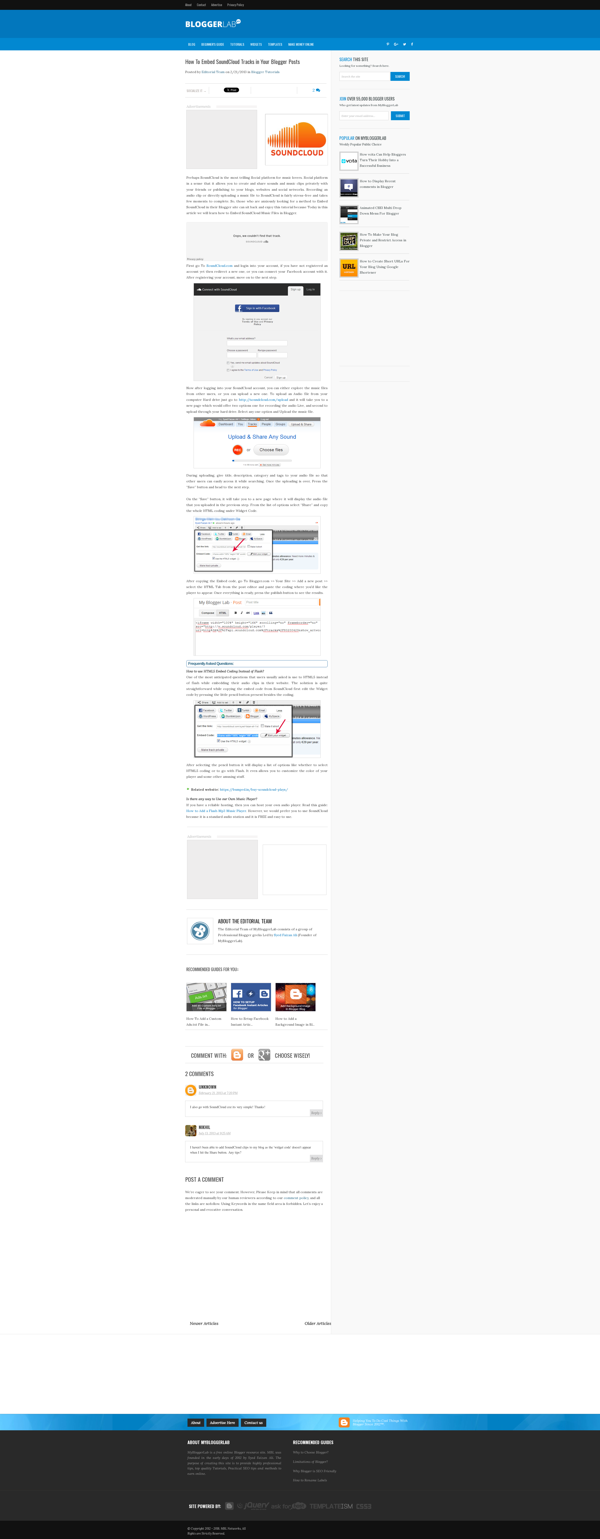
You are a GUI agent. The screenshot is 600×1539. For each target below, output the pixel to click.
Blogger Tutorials (265, 72)
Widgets (256, 44)
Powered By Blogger (229, 1506)
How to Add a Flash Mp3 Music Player (216, 811)
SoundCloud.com (219, 266)
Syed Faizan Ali (285, 935)
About (188, 4)
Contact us (253, 1422)
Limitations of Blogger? (310, 1462)
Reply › (316, 1113)
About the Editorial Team (245, 921)
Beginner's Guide (212, 44)
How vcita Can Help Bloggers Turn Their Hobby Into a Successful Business (383, 160)
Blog (191, 44)
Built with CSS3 (362, 1506)
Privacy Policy (235, 4)
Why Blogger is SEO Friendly (314, 1471)
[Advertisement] (329, 23)
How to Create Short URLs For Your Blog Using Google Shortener (385, 267)
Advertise (216, 4)
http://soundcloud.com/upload (263, 400)
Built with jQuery (252, 1506)
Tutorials (237, 44)
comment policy (296, 1198)
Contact (201, 4)
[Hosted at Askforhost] (289, 1506)
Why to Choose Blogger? (311, 1452)
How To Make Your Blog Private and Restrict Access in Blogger (383, 240)
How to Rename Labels (310, 1480)
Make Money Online (301, 44)
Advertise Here (222, 1422)
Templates (275, 44)
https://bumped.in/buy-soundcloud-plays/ (254, 789)
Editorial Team (213, 72)
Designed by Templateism (330, 1506)
